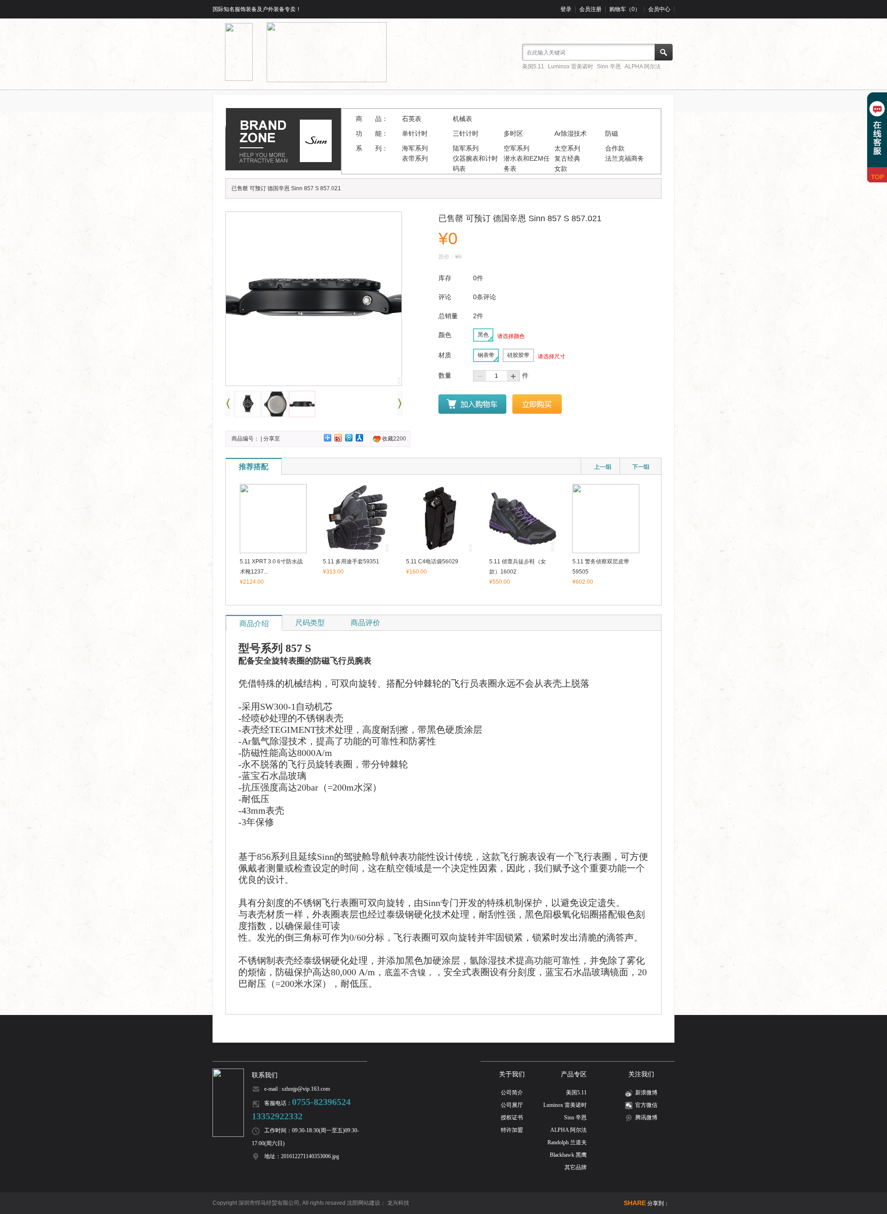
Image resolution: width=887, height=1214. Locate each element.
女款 (560, 168)
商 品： (372, 118)
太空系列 (567, 148)
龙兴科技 (398, 1203)
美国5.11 (533, 66)
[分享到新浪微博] (338, 437)
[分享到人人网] (360, 437)
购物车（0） (624, 9)
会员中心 (659, 9)
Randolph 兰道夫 (567, 1142)
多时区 (513, 133)
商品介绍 (254, 624)
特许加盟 (512, 1130)
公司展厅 (512, 1105)
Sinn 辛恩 (609, 66)
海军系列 (415, 148)
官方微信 (646, 1105)
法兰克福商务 (624, 158)
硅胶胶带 (518, 355)
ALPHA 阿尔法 (643, 66)
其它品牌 (576, 1167)
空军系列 (516, 148)
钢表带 (486, 355)
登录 (565, 9)
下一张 (400, 404)
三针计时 (466, 133)
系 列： (372, 148)
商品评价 (365, 623)
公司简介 (512, 1092)
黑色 (483, 335)
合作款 (615, 148)
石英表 (411, 118)
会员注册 (590, 9)
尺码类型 (310, 623)
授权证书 (512, 1117)
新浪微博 (646, 1092)
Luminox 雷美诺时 (570, 66)
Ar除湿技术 (570, 133)
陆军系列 (466, 148)
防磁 (611, 133)
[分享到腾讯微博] (349, 437)
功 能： (372, 133)
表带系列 (415, 158)
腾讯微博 (646, 1117)
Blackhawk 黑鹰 (568, 1155)
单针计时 (415, 133)
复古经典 (567, 158)
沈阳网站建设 (363, 1203)
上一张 (228, 404)
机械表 (462, 118)
